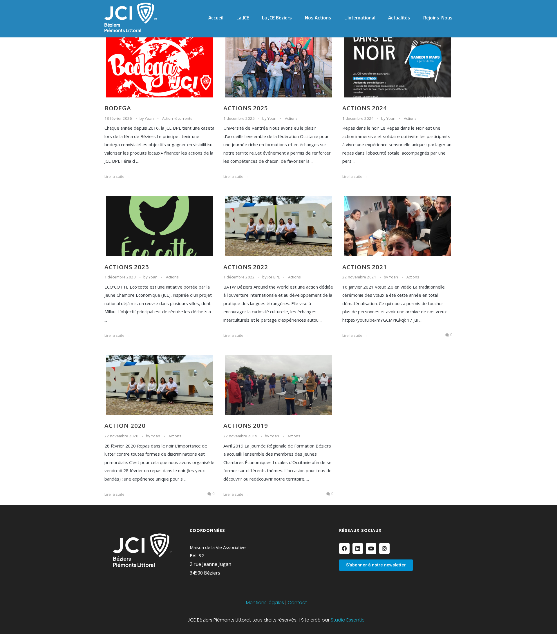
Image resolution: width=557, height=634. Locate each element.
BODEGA (117, 108)
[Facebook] (344, 548)
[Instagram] (384, 548)
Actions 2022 (245, 267)
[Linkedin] (357, 548)
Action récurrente (177, 118)
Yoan (150, 118)
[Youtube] (371, 548)
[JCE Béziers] (130, 17)
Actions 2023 (126, 267)
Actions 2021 (364, 267)
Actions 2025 (245, 108)
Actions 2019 (245, 425)
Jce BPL (274, 277)
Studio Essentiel (348, 620)
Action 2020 (125, 425)
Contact (297, 602)
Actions (291, 118)
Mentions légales (265, 602)
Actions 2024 (364, 108)
